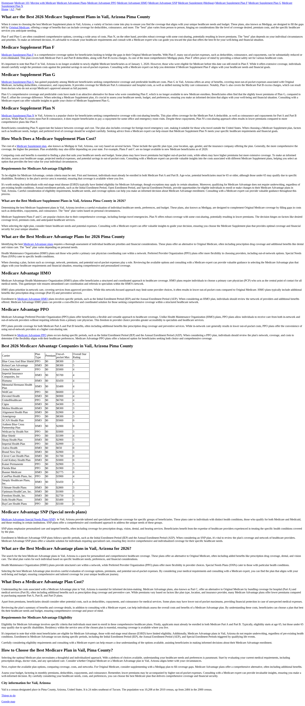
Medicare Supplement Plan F (231, 2)
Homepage (7, 2)
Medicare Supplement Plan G (264, 2)
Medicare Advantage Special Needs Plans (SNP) (28, 519)
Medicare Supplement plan (31, 146)
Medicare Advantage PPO (101, 2)
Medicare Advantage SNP (162, 2)
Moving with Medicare (43, 2)
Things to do (8, 695)
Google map (8, 701)
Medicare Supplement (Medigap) (196, 2)
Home (4, 9)
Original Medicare (19, 27)
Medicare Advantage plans (38, 244)
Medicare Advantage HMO (132, 2)
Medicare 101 (22, 2)
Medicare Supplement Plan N (17, 115)
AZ (12, 9)
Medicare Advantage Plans (71, 2)
